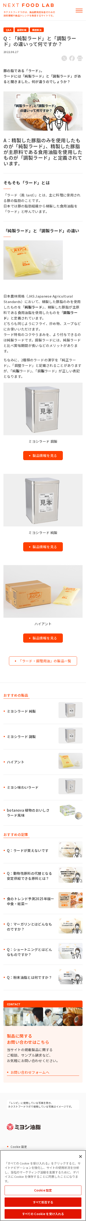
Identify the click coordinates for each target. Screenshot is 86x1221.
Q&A (8, 30)
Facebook (72, 58)
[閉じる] (80, 1156)
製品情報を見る (45, 455)
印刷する (80, 58)
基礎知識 (21, 30)
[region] (43, 1185)
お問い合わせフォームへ (30, 1072)
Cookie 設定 (19, 1147)
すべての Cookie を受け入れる (43, 1214)
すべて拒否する (43, 1202)
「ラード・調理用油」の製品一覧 (44, 660)
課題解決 (37, 30)
